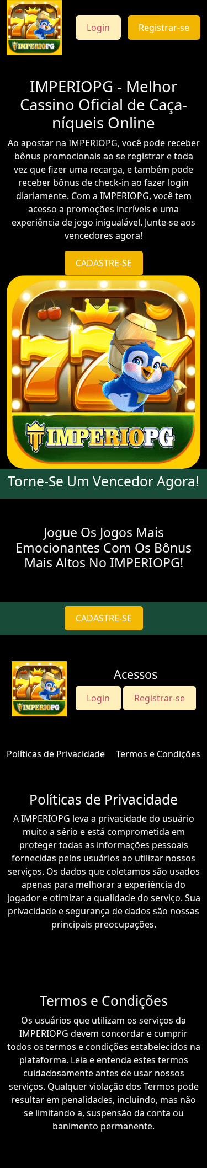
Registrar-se (164, 28)
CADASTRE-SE (104, 263)
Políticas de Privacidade (56, 754)
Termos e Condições (158, 754)
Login (98, 28)
